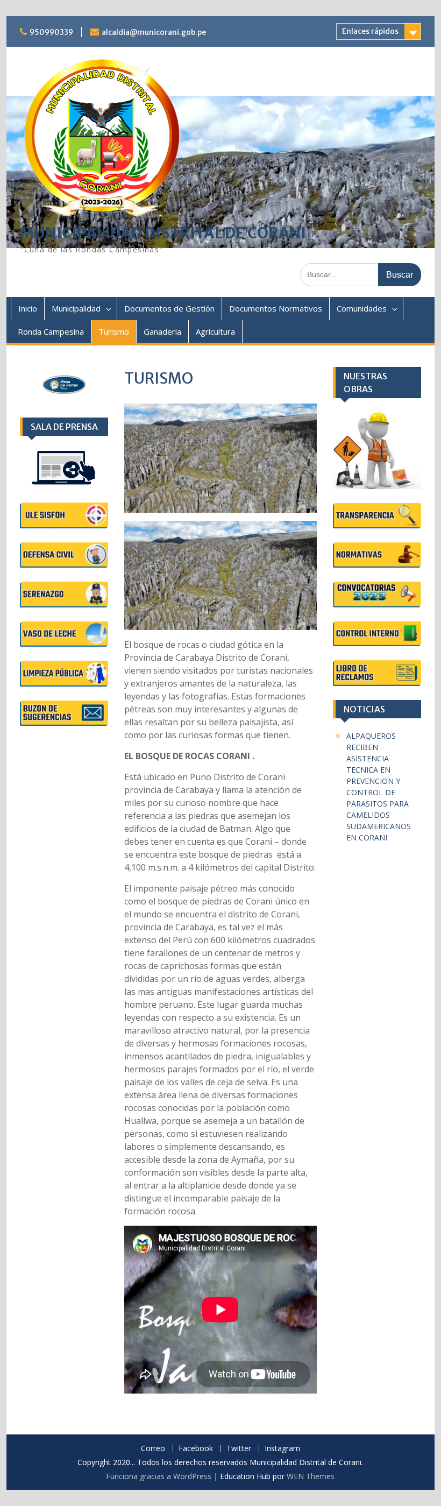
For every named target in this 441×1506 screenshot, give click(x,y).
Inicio (27, 308)
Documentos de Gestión (169, 308)
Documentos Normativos (275, 308)
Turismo (113, 331)
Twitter (238, 1448)
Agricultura (215, 331)
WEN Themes (311, 1476)
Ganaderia (162, 331)
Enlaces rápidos (370, 31)
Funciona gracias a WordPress (158, 1476)
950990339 (51, 32)
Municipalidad (76, 308)
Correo (153, 1448)
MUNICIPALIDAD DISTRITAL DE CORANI (163, 233)
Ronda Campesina (51, 331)
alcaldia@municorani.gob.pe (154, 32)
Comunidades (362, 308)
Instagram (282, 1448)
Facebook (196, 1448)
